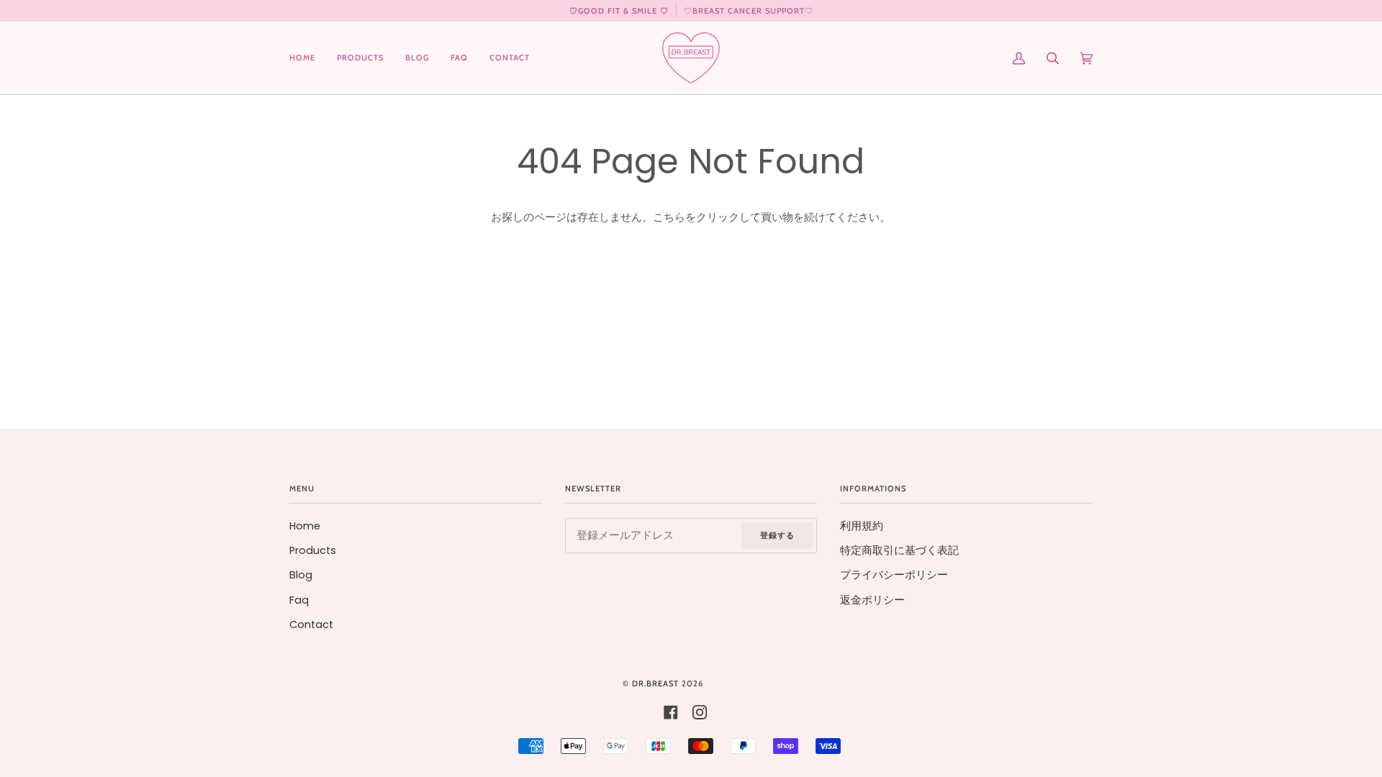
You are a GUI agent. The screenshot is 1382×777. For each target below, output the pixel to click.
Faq (299, 600)
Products (312, 550)
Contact (311, 624)
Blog (300, 575)
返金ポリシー (872, 600)
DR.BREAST (655, 683)
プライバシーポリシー (894, 575)
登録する (777, 535)
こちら (669, 217)
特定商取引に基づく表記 (899, 550)
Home (304, 526)
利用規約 (861, 526)
